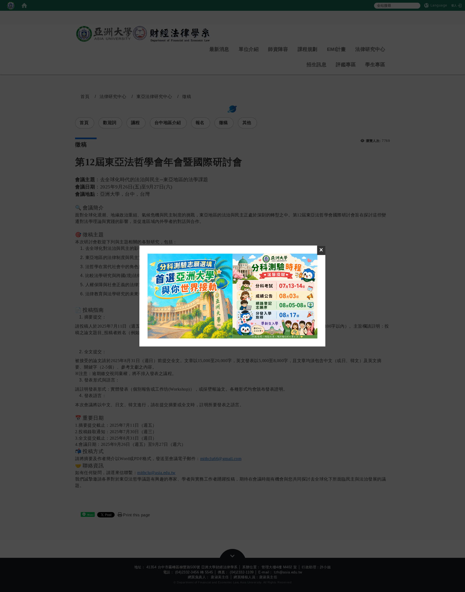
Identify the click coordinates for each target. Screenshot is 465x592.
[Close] (321, 250)
